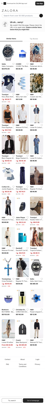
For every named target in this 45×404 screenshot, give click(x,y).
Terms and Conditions (22, 365)
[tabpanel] (22, 196)
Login (37, 359)
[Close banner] (2, 3)
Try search (12, 400)
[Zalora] (22, 11)
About (22, 359)
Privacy (37, 364)
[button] (22, 3)
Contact (7, 359)
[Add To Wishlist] (13, 64)
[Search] (41, 15)
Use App (40, 3)
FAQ (7, 364)
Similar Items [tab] (11, 39)
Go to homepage (33, 400)
